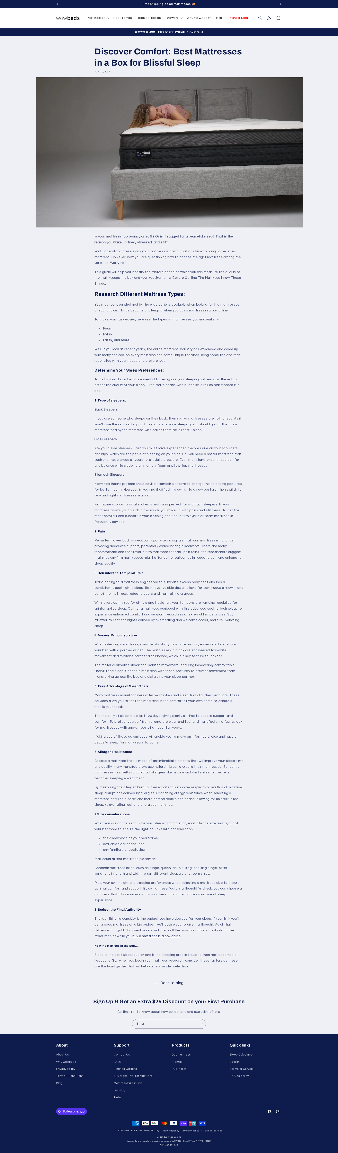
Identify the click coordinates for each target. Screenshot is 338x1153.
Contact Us (122, 1054)
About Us (62, 1054)
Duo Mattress (181, 1054)
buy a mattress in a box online (156, 936)
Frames (177, 1061)
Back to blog (171, 983)
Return (119, 1097)
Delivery (119, 1090)
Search (235, 1061)
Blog (59, 1083)
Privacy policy (191, 1131)
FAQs (117, 1061)
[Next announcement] (280, 4)
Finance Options (125, 1068)
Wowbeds (129, 1131)
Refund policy (239, 1076)
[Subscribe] (201, 1024)
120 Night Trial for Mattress (133, 1076)
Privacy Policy (65, 1068)
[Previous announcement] (57, 4)
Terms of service (213, 1131)
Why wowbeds (66, 1061)
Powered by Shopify (147, 1131)
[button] (98, 18)
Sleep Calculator (241, 1054)
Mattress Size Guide (128, 1083)
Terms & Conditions (69, 1076)
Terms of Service (242, 1068)
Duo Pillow (179, 1068)
